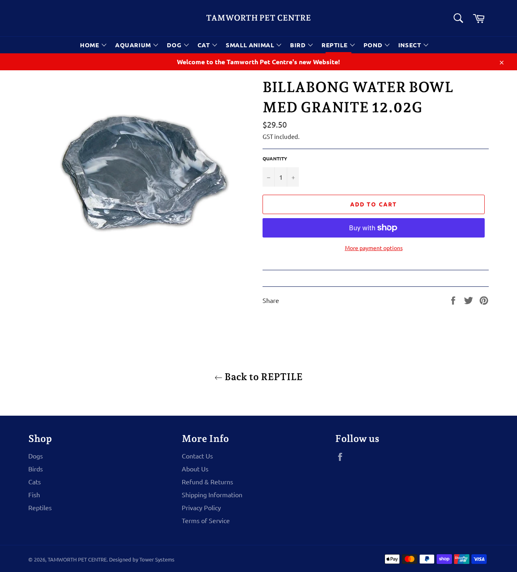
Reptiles (40, 507)
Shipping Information (212, 494)
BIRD (298, 45)
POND (374, 45)
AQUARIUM (134, 45)
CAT (205, 45)
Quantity (275, 158)
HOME (90, 45)
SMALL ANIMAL (251, 45)
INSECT (410, 45)
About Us (195, 469)
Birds (35, 469)
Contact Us (197, 456)
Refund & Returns (207, 481)
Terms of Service (206, 520)
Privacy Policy (201, 507)
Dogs (35, 456)
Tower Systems (156, 559)
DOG (175, 45)
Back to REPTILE (263, 377)
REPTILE (335, 45)
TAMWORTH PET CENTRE (258, 18)
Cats (34, 481)
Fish (34, 494)
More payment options (374, 247)
